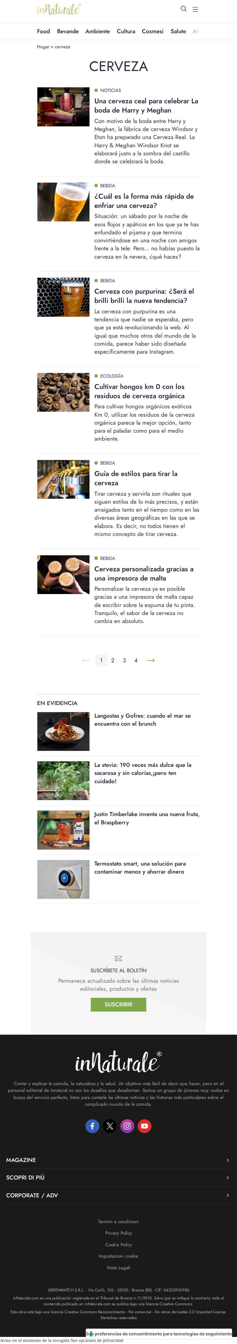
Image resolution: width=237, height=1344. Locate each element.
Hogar (43, 46)
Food (43, 31)
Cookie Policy (118, 1244)
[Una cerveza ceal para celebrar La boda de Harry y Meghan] (63, 106)
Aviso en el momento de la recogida (34, 1340)
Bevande (68, 31)
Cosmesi (153, 31)
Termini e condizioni (118, 1221)
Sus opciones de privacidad (97, 1340)
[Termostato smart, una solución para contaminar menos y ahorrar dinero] (63, 879)
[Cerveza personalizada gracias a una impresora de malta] (63, 574)
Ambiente (97, 31)
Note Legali (118, 1267)
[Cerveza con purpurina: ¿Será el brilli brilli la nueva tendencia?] (63, 297)
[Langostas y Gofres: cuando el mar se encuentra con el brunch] (63, 731)
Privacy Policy (118, 1233)
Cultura (126, 31)
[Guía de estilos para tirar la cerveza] (63, 479)
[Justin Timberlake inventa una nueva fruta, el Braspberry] (63, 830)
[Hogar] (59, 9)
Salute (178, 31)
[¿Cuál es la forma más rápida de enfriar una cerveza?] (63, 202)
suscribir (118, 1004)
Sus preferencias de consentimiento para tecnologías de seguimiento (159, 1333)
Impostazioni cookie (118, 1256)
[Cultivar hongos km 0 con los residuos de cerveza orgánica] (63, 392)
